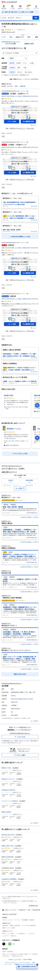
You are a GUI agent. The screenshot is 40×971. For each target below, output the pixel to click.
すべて (12, 63)
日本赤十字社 (8, 395)
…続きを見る (9, 404)
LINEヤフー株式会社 (7, 951)
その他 (31, 63)
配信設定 (32, 920)
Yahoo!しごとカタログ (10, 910)
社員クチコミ (20, 36)
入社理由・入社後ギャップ (19, 93)
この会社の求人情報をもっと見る (28, 517)
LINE (13, 944)
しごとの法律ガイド (21, 933)
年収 (28, 37)
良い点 (20, 72)
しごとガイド (31, 933)
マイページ (36, 8)
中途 (24, 67)
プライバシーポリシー (11, 962)
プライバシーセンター (24, 962)
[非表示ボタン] (37, 965)
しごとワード (5, 936)
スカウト (28, 8)
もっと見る (33, 721)
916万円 (18, 817)
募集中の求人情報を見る (12, 445)
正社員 (18, 63)
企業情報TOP (22, 910)
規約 (34, 962)
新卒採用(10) (34, 79)
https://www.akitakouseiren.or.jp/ (21, 699)
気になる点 (28, 72)
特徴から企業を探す (15, 925)
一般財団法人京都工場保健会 (12, 598)
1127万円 (19, 795)
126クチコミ (21, 29)
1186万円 (19, 773)
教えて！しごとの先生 (8, 933)
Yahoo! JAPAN (27, 959)
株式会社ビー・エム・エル (11, 497)
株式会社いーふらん (14, 429)
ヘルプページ (32, 896)
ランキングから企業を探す (29, 925)
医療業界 (4, 32)
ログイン (22, 128)
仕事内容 (11, 245)
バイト (25, 63)
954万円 (18, 807)
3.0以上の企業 (11, 32)
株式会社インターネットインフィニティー (16, 650)
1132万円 (19, 785)
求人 (11, 37)
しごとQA (12, 8)
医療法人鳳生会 (7, 523)
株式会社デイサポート (9, 625)
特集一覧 (20, 8)
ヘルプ (34, 125)
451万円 (18, 885)
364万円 (18, 874)
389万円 (18, 851)
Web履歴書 (25, 920)
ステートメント (8, 964)
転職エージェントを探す (8, 928)
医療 (12, 689)
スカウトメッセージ (7, 920)
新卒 (19, 67)
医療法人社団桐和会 (9, 548)
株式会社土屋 (6, 573)
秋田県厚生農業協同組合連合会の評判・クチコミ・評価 (15, 91)
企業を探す (4, 8)
